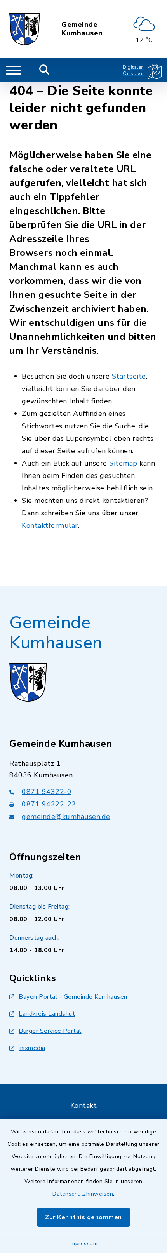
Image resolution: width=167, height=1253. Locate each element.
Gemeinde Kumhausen (82, 29)
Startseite (129, 376)
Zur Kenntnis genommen (83, 1217)
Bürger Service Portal (50, 1031)
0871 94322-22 (49, 804)
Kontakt (83, 1105)
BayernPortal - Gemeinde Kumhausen (73, 996)
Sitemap (123, 463)
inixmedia (32, 1048)
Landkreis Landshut (47, 1014)
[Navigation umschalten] (13, 70)
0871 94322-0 (46, 791)
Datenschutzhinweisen (82, 1193)
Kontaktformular (50, 525)
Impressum (84, 1243)
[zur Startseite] (24, 29)
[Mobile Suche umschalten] (44, 70)
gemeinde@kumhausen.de (66, 816)
